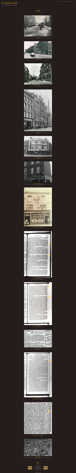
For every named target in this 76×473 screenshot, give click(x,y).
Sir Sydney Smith (9, 3)
